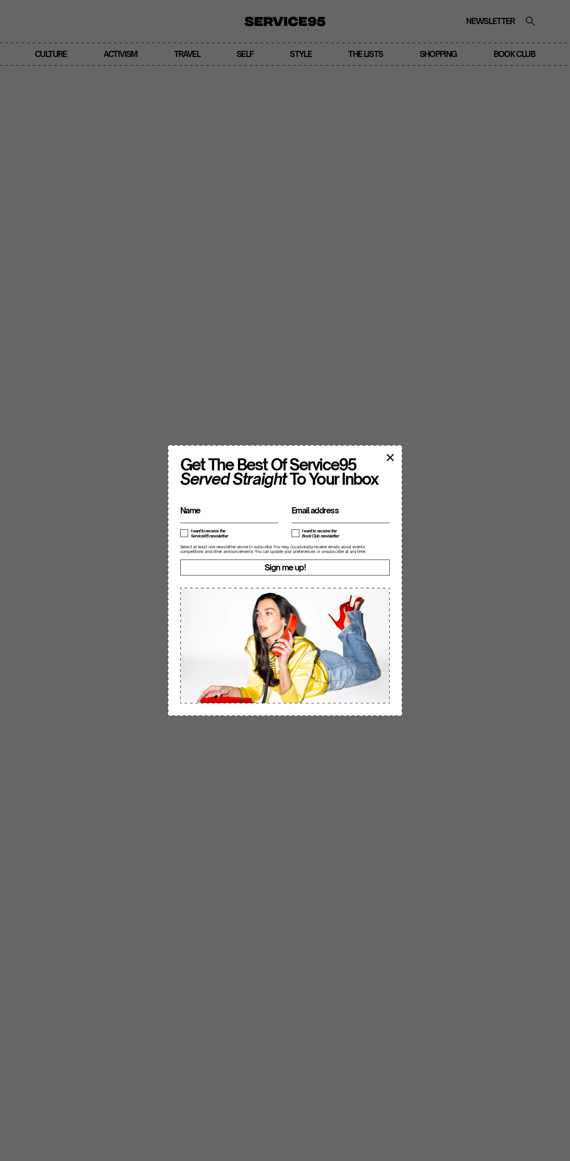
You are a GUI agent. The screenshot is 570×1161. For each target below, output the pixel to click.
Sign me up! (285, 567)
